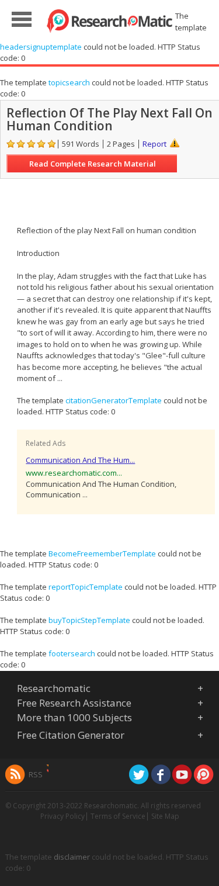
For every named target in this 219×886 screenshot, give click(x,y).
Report (154, 144)
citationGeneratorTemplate (113, 400)
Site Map (165, 816)
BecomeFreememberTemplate (102, 553)
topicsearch (69, 82)
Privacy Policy (62, 816)
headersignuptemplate (41, 46)
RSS (36, 774)
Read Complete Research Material (92, 163)
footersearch (71, 653)
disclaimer (72, 857)
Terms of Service (118, 816)
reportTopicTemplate (85, 587)
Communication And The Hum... (80, 460)
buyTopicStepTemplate (89, 620)
